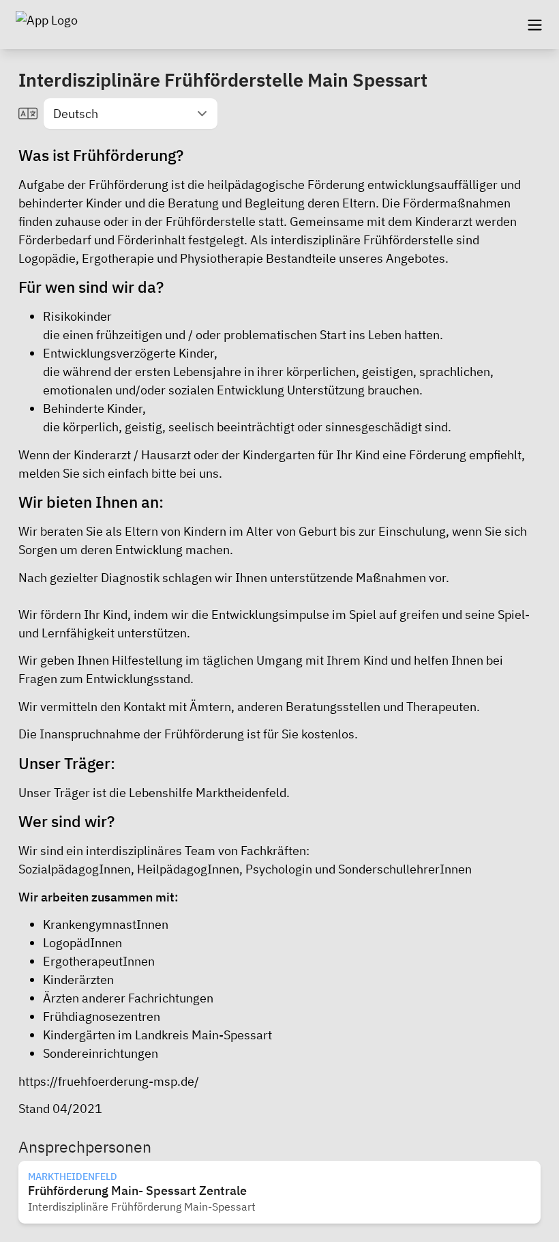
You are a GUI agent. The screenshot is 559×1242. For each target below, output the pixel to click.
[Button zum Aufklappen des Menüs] (534, 24)
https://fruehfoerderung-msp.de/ (108, 1081)
